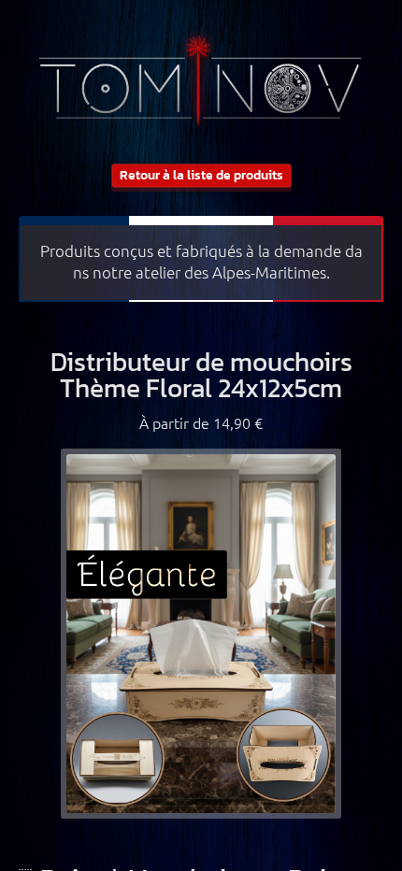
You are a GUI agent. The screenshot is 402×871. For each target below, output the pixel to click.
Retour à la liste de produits (201, 175)
